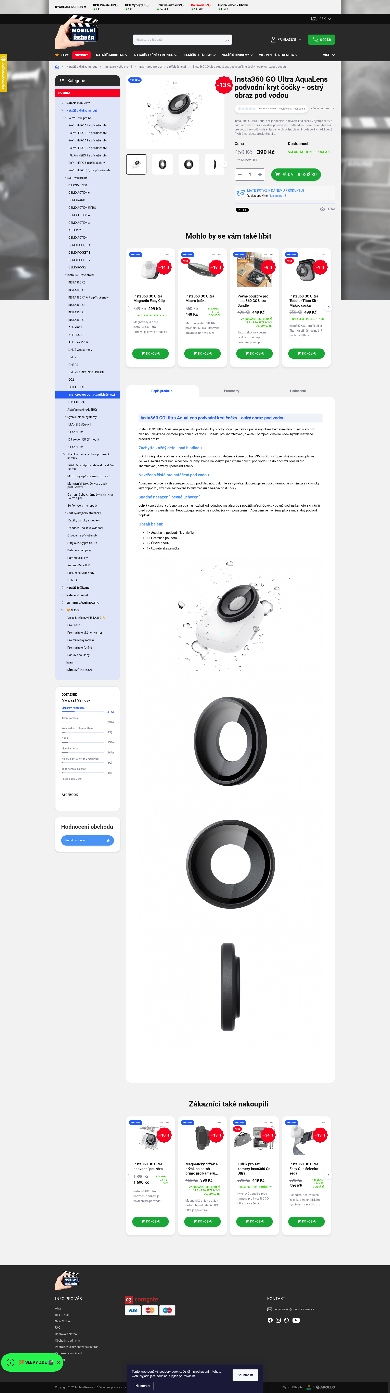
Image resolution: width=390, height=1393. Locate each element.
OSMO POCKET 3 (79, 252)
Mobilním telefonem (73, 707)
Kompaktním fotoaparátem (77, 728)
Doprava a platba (66, 1334)
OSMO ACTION (78, 237)
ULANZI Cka (75, 432)
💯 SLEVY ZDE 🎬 (36, 1362)
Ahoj (58, 1308)
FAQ (57, 1327)
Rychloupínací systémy (82, 417)
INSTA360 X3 (76, 312)
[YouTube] (296, 1319)
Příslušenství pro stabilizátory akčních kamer (92, 467)
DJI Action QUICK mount (83, 439)
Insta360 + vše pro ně (80, 275)
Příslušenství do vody (80, 572)
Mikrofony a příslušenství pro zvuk (89, 476)
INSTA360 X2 (76, 319)
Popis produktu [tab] (162, 391)
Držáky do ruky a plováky (84, 520)
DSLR (65, 738)
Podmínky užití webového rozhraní (77, 1346)
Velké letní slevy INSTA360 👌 (86, 617)
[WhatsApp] (286, 1319)
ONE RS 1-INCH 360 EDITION (86, 372)
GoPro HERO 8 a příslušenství (86, 162)
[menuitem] (63, 55)
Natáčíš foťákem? (77, 587)
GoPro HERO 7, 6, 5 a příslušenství (89, 170)
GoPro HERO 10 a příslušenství (87, 148)
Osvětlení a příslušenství (82, 535)
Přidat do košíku (299, 174)
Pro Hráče (73, 625)
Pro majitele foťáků (79, 647)
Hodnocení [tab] (298, 391)
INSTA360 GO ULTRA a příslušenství (91, 394)
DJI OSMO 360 (77, 185)
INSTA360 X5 (76, 290)
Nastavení (142, 1386)
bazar (70, 662)
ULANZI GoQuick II (79, 424)
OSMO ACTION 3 (79, 222)
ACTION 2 (74, 230)
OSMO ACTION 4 (79, 215)
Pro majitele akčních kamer (84, 632)
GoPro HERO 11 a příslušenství (87, 140)
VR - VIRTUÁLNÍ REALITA (82, 602)
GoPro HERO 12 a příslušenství (87, 133)
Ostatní (72, 580)
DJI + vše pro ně (77, 177)
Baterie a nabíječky (79, 550)
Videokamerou (70, 748)
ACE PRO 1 (75, 335)
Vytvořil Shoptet (293, 1387)
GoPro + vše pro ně (79, 118)
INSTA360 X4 (76, 304)
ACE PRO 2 (75, 327)
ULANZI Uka (75, 447)
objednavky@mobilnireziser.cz (294, 1309)
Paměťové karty (77, 557)
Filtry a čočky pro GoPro (82, 543)
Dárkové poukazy (78, 655)
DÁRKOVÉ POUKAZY (79, 670)
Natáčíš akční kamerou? (81, 110)
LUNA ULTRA (76, 402)
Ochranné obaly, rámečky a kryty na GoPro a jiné (90, 496)
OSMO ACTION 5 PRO (82, 207)
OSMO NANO (76, 200)
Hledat (227, 39)
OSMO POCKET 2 (79, 260)
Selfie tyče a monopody (82, 505)
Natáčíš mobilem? (78, 103)
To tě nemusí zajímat (74, 768)
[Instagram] (278, 1319)
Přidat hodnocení (76, 840)
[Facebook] (270, 1319)
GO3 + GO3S (76, 387)
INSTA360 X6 (76, 282)
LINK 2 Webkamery (80, 349)
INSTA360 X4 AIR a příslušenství (88, 297)
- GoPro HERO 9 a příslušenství (87, 155)
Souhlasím (245, 1375)
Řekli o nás (62, 1314)
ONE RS (73, 364)
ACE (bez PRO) (78, 342)
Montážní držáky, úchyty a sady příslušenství (87, 485)
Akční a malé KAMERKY (82, 409)
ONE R (72, 357)
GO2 (71, 379)
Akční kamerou (70, 718)
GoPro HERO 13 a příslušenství (87, 125)
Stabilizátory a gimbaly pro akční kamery (88, 456)
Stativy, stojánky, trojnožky (84, 513)
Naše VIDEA (62, 1321)
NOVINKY (64, 92)
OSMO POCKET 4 (79, 245)
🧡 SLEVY (72, 610)
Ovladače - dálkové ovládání (85, 528)
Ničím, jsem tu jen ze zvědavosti (80, 758)
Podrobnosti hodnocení (292, 108)
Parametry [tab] (231, 391)
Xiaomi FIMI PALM (78, 565)
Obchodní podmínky (67, 1340)
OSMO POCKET (78, 267)
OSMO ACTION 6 (79, 192)
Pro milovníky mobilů (80, 640)
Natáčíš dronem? (77, 595)
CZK (323, 19)
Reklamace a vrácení (68, 1353)
